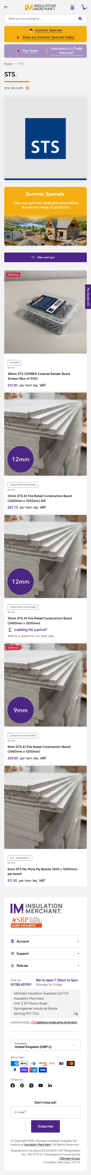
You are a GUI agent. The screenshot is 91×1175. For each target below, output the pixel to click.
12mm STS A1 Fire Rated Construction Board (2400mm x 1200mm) (40, 620)
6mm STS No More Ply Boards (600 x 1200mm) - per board (43, 871)
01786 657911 (21, 985)
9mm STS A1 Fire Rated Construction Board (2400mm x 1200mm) (39, 749)
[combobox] (45, 19)
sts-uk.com (13, 87)
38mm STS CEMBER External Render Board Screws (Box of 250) (39, 376)
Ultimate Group (69, 1158)
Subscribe (45, 1126)
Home (8, 63)
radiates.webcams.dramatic (54, 1022)
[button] (6, 7)
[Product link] (45, 330)
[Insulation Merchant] (41, 7)
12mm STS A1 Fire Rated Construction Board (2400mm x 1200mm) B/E (40, 498)
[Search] (81, 18)
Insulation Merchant (37, 1144)
